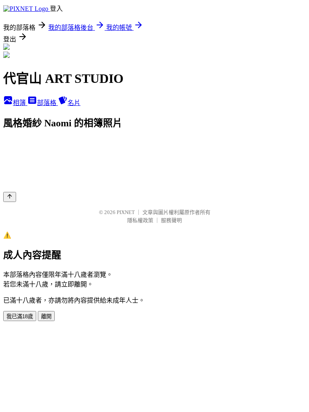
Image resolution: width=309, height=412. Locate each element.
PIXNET (126, 212)
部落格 (47, 102)
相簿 (20, 102)
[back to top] (9, 197)
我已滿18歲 (19, 316)
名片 (74, 102)
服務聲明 (171, 220)
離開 (46, 316)
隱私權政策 (140, 220)
